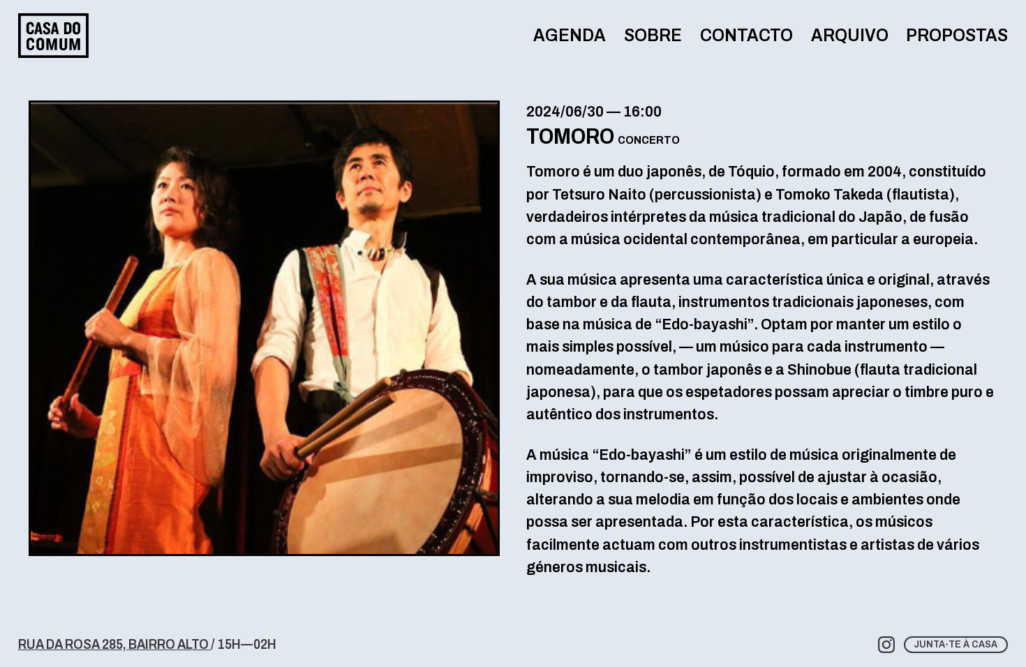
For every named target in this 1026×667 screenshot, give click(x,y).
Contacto (746, 35)
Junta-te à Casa (955, 644)
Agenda (569, 35)
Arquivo (850, 35)
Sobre (653, 35)
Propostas (957, 35)
